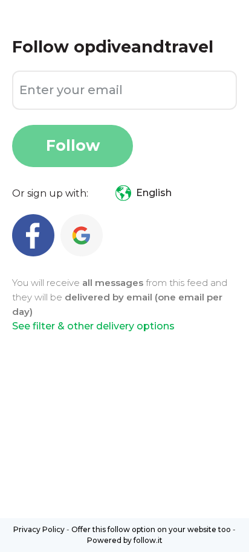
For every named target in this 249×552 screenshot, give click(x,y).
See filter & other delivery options (93, 326)
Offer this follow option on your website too (151, 529)
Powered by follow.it (125, 540)
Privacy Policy (39, 529)
